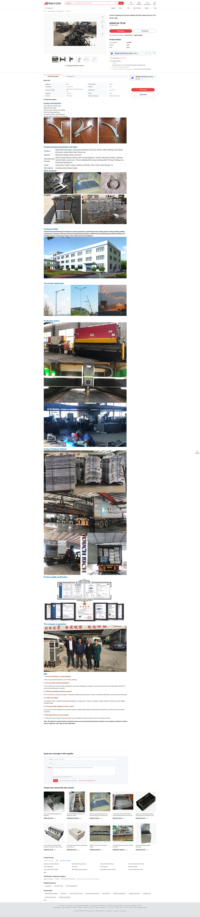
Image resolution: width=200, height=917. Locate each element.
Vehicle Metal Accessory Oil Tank (108, 869)
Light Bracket (68, 11)
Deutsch (97, 907)
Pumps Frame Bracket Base (106, 864)
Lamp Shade (48, 886)
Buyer (120, 8)
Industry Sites (110, 905)
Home (45, 11)
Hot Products (62, 905)
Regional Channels (118, 905)
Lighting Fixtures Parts (134, 893)
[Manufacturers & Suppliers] (52, 3)
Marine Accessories (133, 866)
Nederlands (103, 907)
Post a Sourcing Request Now (87, 780)
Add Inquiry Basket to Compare (75, 65)
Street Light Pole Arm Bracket (51, 869)
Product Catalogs (65, 860)
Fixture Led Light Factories (75, 893)
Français (79, 907)
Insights (139, 905)
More (45, 900)
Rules (155, 8)
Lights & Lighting (51, 11)
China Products (69, 905)
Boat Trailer (74, 866)
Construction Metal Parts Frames (136, 864)
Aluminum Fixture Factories (92, 893)
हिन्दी (121, 907)
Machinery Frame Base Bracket (51, 864)
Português (74, 907)
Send (55, 780)
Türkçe (130, 907)
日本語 (117, 907)
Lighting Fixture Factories (51, 893)
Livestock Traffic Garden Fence (135, 869)
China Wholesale (93, 905)
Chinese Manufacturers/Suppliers (81, 905)
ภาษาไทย (126, 907)
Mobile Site (134, 905)
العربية (108, 907)
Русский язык (86, 907)
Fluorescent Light (58, 886)
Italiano (92, 907)
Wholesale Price (102, 905)
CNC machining (104, 866)
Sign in (154, 4)
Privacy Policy (123, 910)
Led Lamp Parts (106, 893)
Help (128, 8)
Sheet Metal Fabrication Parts (79, 864)
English (63, 907)
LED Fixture (63, 893)
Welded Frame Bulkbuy (64, 897)
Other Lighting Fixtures (71, 886)
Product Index (127, 905)
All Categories (49, 8)
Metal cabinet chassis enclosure (79, 869)
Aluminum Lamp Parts (50, 897)
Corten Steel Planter (48, 866)
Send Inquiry (120, 31)
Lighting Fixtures (60, 11)
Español (68, 907)
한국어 (112, 907)
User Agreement (108, 910)
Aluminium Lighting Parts (119, 893)
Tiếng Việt (136, 907)
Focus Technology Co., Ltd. (90, 910)
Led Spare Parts (147, 893)
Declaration (116, 910)
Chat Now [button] (146, 31)
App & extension (137, 8)
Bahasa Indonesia (143, 907)
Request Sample (138, 35)
